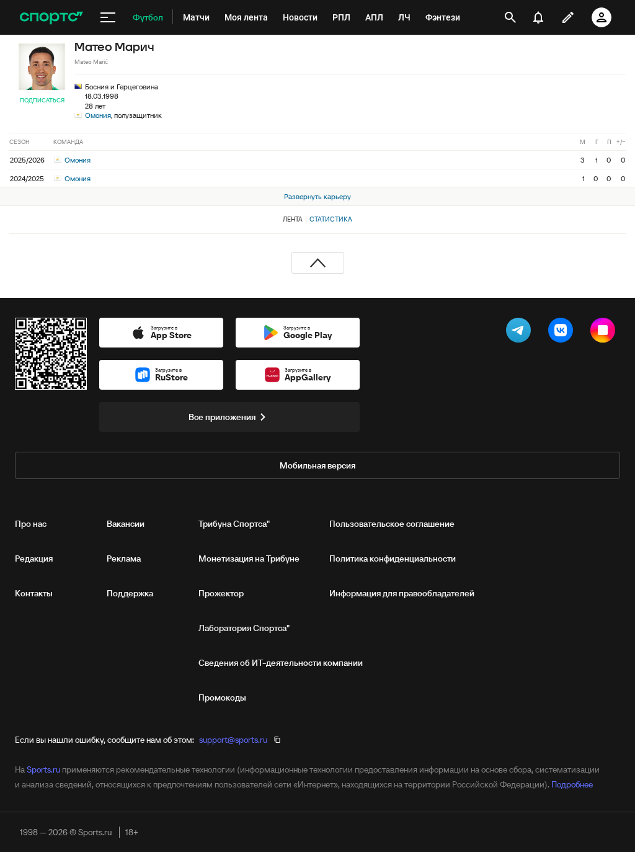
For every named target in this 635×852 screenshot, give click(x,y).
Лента (293, 219)
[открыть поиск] (510, 17)
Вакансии (125, 523)
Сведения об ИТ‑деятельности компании (280, 662)
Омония (98, 115)
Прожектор (221, 593)
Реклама (124, 558)
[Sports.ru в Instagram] (605, 333)
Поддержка (130, 593)
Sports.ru (43, 769)
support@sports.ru (233, 739)
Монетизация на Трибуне (249, 558)
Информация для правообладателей (401, 593)
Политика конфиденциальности (392, 558)
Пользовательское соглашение (392, 523)
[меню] (108, 17)
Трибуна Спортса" (234, 523)
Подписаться (42, 100)
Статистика (330, 219)
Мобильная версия (317, 465)
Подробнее (572, 784)
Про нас (31, 523)
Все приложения (222, 417)
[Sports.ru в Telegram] (521, 333)
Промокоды (222, 697)
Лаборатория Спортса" (244, 628)
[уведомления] (538, 17)
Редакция (34, 558)
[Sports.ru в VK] (563, 333)
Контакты (34, 593)
